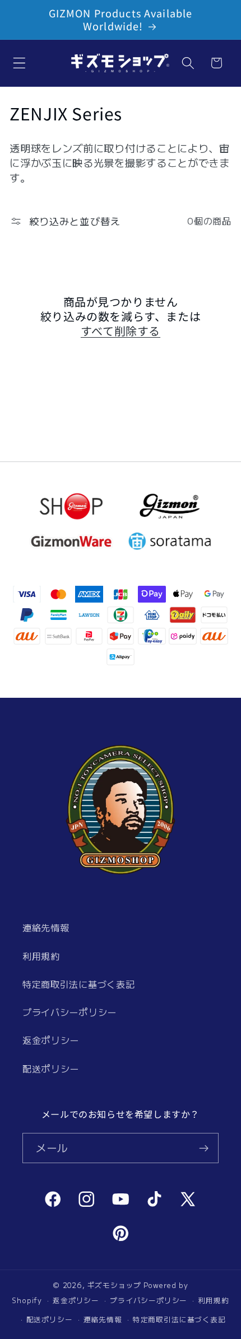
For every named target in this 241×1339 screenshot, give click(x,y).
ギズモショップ (114, 1285)
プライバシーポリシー (69, 1012)
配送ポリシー (50, 1068)
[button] (19, 63)
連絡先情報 (45, 927)
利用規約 (41, 956)
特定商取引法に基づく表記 (78, 984)
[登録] (203, 1148)
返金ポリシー (50, 1040)
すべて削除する (120, 331)
